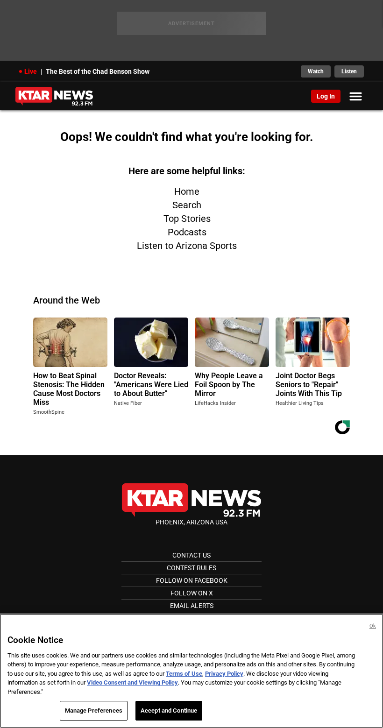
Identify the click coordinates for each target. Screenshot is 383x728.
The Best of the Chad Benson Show (97, 71)
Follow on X (191, 593)
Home (186, 191)
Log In (326, 96)
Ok (372, 626)
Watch (316, 71)
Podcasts (187, 232)
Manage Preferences (93, 710)
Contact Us (191, 555)
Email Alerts (191, 605)
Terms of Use (184, 673)
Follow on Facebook (191, 580)
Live (30, 71)
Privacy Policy (224, 673)
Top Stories (187, 218)
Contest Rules (191, 568)
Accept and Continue (169, 710)
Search (186, 205)
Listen (349, 71)
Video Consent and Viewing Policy (132, 682)
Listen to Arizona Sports (187, 245)
